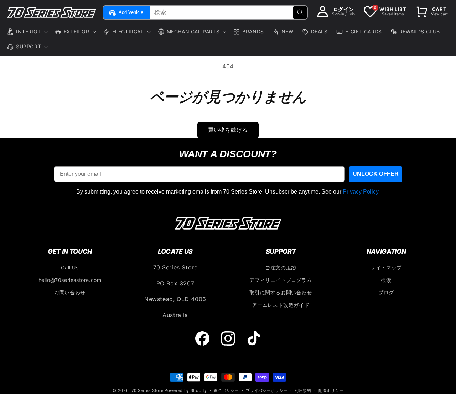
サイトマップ (386, 267)
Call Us (69, 267)
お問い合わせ (70, 292)
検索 (386, 280)
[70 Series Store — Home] (228, 223)
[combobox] (227, 12)
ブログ (386, 292)
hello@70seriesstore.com (70, 280)
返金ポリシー (226, 390)
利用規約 (303, 390)
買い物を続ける (228, 129)
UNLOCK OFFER (376, 174)
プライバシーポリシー (266, 390)
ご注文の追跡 (280, 267)
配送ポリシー (330, 390)
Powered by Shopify (186, 390)
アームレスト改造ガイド (281, 305)
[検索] (300, 12)
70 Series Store (147, 390)
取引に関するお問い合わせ (280, 292)
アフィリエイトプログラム (280, 280)
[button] (27, 31)
